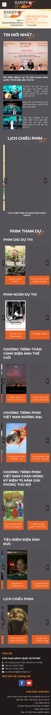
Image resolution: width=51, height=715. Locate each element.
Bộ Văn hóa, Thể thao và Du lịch (32, 699)
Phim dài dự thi (18, 240)
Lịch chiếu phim (18, 599)
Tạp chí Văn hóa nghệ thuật (34, 712)
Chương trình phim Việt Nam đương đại (22, 415)
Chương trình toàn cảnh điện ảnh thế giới (22, 353)
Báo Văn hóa (41, 709)
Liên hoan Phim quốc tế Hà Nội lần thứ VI (27, 696)
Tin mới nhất (17, 34)
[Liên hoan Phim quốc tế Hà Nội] (26, 4)
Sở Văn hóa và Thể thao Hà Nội (33, 706)
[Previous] (5, 180)
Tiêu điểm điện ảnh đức (21, 542)
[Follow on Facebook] (22, 683)
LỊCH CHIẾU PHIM (25, 138)
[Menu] (4, 4)
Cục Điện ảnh (41, 703)
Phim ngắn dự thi (20, 294)
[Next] (45, 180)
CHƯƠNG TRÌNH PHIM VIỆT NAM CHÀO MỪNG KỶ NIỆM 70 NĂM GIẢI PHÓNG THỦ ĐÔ (23, 478)
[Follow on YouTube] (29, 683)
